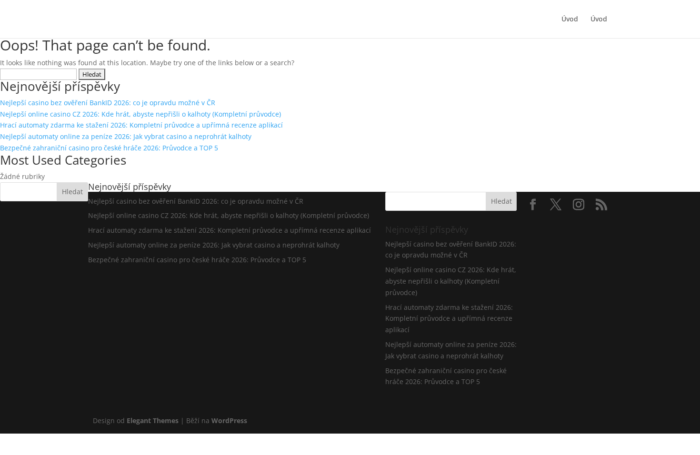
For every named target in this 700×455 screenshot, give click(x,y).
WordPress (229, 420)
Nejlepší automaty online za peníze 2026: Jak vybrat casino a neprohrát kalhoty (125, 136)
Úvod (569, 19)
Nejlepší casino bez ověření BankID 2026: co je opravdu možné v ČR (107, 102)
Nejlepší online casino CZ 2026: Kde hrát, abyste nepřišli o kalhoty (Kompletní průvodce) (140, 114)
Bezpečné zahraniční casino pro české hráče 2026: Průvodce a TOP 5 (109, 147)
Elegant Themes (153, 420)
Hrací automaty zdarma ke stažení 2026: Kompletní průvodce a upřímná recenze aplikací (141, 124)
